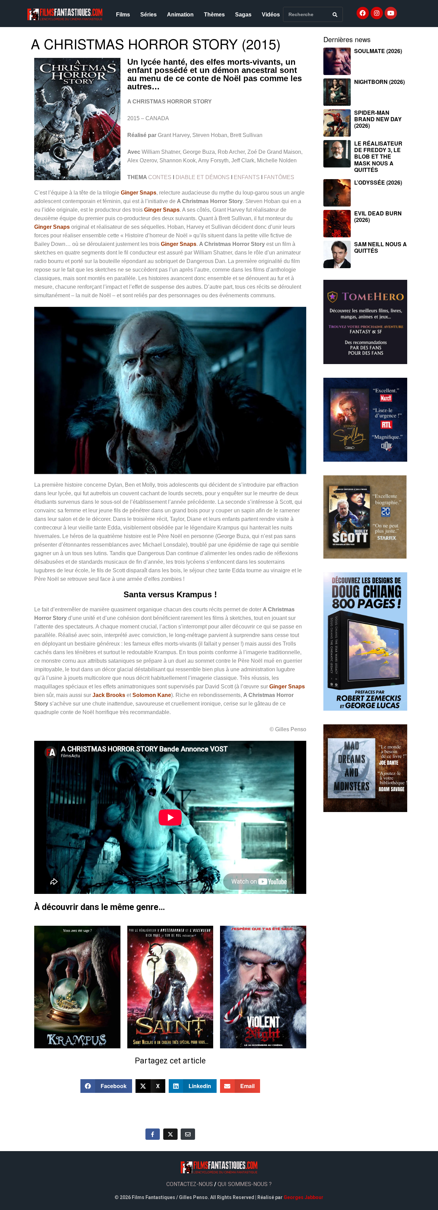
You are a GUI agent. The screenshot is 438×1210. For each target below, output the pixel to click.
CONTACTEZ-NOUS (189, 1184)
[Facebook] (363, 13)
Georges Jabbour (303, 1197)
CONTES (159, 177)
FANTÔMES (279, 177)
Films (123, 14)
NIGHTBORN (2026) (379, 82)
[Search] (335, 14)
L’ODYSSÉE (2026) (378, 182)
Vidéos (271, 14)
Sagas (243, 14)
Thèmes (214, 14)
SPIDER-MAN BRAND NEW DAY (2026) (378, 119)
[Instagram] (377, 13)
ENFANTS (247, 177)
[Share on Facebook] (152, 1133)
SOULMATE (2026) (378, 51)
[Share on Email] (188, 1133)
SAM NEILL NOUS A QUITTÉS (380, 247)
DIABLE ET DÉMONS (203, 177)
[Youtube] (391, 13)
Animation (180, 14)
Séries (148, 14)
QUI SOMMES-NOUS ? (245, 1184)
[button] (106, 1086)
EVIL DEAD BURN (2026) (378, 216)
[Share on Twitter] (170, 1133)
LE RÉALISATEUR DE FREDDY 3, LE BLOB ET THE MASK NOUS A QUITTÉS (378, 156)
